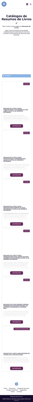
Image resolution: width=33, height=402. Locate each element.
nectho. (16, 400)
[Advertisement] (16, 55)
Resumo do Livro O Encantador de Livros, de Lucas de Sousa (16, 354)
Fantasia (26, 83)
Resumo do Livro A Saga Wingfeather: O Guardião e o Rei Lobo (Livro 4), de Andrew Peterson (15, 110)
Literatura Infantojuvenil (21, 328)
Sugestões (23, 390)
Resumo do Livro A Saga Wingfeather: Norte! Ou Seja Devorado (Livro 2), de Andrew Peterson (15, 208)
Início (5, 388)
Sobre (13, 391)
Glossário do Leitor (23, 388)
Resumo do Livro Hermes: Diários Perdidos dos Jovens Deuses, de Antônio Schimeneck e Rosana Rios (16, 306)
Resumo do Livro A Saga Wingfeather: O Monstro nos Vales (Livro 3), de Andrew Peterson (14, 159)
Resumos (12, 388)
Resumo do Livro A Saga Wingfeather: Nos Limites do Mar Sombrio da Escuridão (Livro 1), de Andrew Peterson (16, 257)
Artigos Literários (12, 390)
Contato (19, 391)
